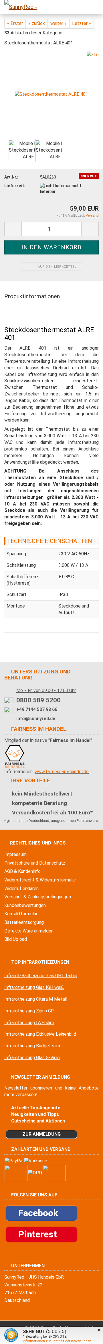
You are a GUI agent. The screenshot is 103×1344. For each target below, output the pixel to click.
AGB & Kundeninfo (22, 871)
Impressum (15, 854)
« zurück (36, 23)
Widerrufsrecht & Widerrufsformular (40, 880)
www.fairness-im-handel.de (62, 771)
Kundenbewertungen (25, 905)
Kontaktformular (20, 913)
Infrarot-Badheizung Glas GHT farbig (40, 975)
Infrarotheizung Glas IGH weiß (34, 987)
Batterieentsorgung (24, 922)
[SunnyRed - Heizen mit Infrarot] (20, 7)
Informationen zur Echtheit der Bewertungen (57, 1341)
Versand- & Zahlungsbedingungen (37, 897)
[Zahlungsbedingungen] (25, 1160)
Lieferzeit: (14, 185)
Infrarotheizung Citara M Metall (35, 999)
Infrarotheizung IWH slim (29, 1022)
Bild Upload (15, 939)
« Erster (15, 23)
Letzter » (81, 23)
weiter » (58, 23)
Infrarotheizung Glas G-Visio (32, 1057)
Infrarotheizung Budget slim (32, 1046)
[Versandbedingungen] (35, 1172)
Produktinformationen (32, 296)
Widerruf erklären (21, 888)
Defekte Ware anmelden (29, 931)
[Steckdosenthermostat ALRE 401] (51, 94)
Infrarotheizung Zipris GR (29, 1011)
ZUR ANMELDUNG (41, 1134)
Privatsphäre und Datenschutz (34, 863)
